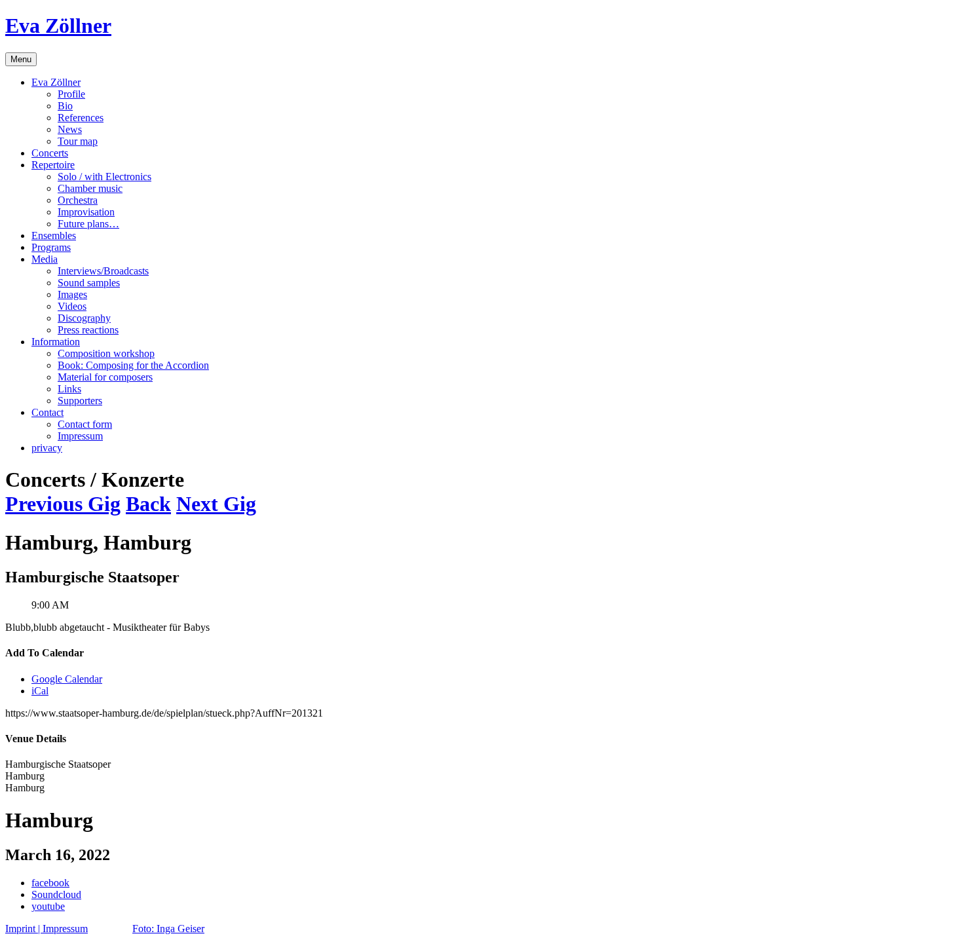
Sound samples (89, 282)
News (70, 129)
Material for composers (105, 377)
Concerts (49, 153)
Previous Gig (63, 504)
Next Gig (216, 504)
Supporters (80, 400)
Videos (72, 306)
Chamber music (90, 188)
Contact (47, 412)
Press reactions (88, 329)
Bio (65, 105)
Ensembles (53, 235)
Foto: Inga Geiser (168, 928)
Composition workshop (106, 353)
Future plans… (88, 223)
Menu (20, 59)
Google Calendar (66, 679)
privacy (46, 447)
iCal (39, 690)
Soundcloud (56, 894)
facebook (50, 882)
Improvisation (86, 211)
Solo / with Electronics (104, 176)
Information (55, 341)
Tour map (78, 141)
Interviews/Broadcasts (103, 270)
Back (148, 504)
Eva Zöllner (58, 25)
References (81, 117)
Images (72, 294)
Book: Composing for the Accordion (133, 365)
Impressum (80, 436)
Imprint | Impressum (46, 928)
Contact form (85, 424)
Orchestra (78, 200)
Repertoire (53, 164)
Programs (51, 247)
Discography (84, 318)
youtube (48, 906)
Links (69, 388)
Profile (71, 94)
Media (44, 259)
